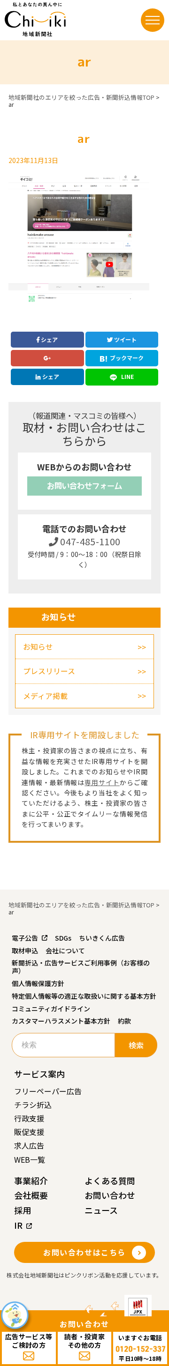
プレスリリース (49, 670)
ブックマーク (127, 358)
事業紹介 (31, 1180)
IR (18, 1225)
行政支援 (29, 1118)
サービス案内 (39, 1074)
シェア (48, 339)
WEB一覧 (29, 1159)
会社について (65, 950)
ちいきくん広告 (102, 938)
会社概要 (31, 1195)
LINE (127, 376)
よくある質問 (109, 1180)
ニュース (101, 1210)
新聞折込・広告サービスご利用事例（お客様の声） (81, 966)
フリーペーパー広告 (48, 1091)
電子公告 (25, 938)
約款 (124, 1020)
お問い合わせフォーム (84, 486)
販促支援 (29, 1131)
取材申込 (25, 950)
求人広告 (29, 1145)
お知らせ (38, 646)
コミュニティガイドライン (51, 1008)
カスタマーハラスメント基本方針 (61, 1020)
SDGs (63, 938)
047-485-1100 (89, 541)
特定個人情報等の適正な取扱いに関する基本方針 (84, 996)
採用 (22, 1210)
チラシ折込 (33, 1104)
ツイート (125, 339)
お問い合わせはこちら (84, 1252)
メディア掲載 (45, 695)
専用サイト (102, 782)
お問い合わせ (109, 1195)
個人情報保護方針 (38, 983)
